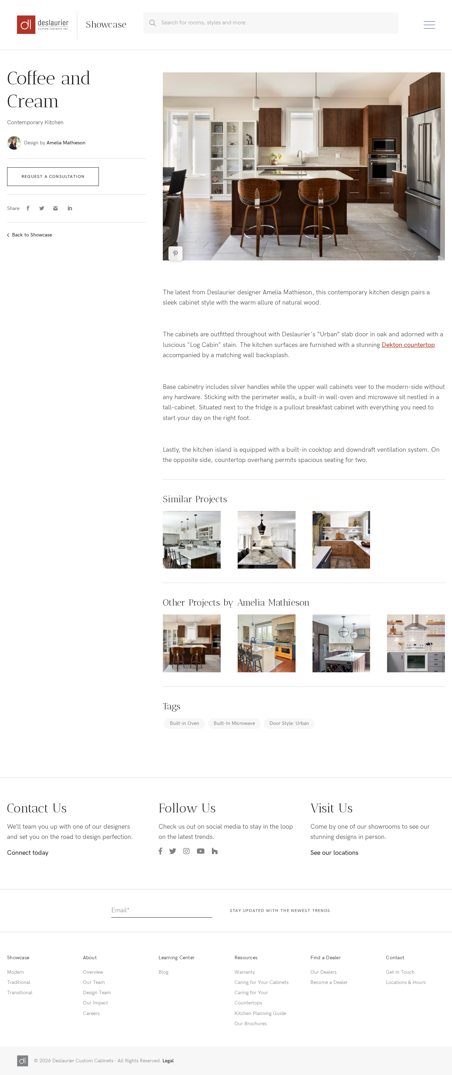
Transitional (19, 993)
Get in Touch (400, 972)
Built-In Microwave (234, 723)
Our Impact (95, 1003)
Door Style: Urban (289, 723)
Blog (163, 972)
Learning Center (177, 958)
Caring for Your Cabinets (261, 982)
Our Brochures (250, 1024)
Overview (93, 972)
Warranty (244, 972)
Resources (245, 958)
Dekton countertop (408, 345)
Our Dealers (323, 972)
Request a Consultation (53, 176)
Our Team (94, 982)
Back (32, 235)
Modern (15, 972)
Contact (395, 958)
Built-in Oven (184, 723)
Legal (168, 1061)
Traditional (18, 982)
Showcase (18, 958)
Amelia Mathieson (66, 143)
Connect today (27, 853)
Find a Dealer (325, 958)
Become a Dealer (328, 982)
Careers (91, 1013)
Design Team (97, 993)
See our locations (334, 853)
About (90, 958)
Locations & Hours (406, 982)
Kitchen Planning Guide (260, 1013)
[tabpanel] (304, 166)
